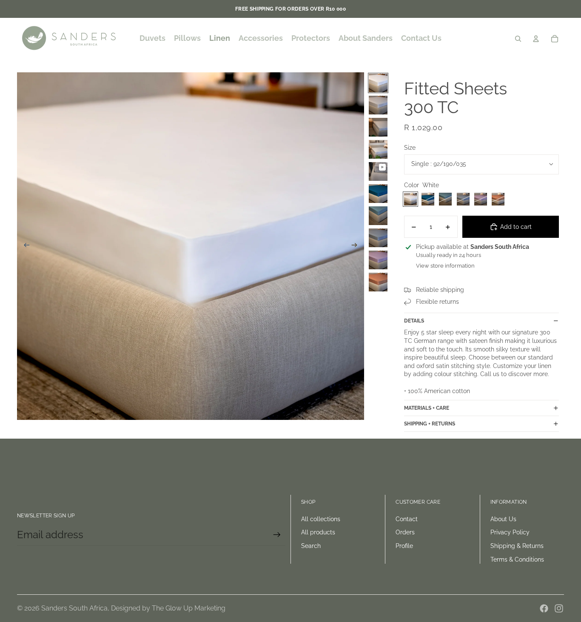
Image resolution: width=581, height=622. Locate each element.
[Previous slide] (24, 246)
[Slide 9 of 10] (378, 260)
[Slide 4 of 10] (378, 149)
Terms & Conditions (517, 559)
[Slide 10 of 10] (378, 282)
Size (410, 147)
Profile (404, 545)
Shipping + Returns (429, 424)
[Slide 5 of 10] (378, 171)
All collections (320, 519)
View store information (445, 265)
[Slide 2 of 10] (378, 105)
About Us (503, 519)
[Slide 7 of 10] (378, 215)
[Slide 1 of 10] (378, 83)
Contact (407, 519)
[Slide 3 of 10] (378, 127)
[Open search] (518, 38)
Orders (405, 532)
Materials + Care (426, 408)
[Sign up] (276, 534)
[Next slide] (357, 246)
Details (414, 321)
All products (318, 532)
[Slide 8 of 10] (378, 237)
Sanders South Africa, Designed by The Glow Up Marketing (133, 608)
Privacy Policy (510, 532)
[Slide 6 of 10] (378, 193)
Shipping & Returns (517, 545)
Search (311, 545)
